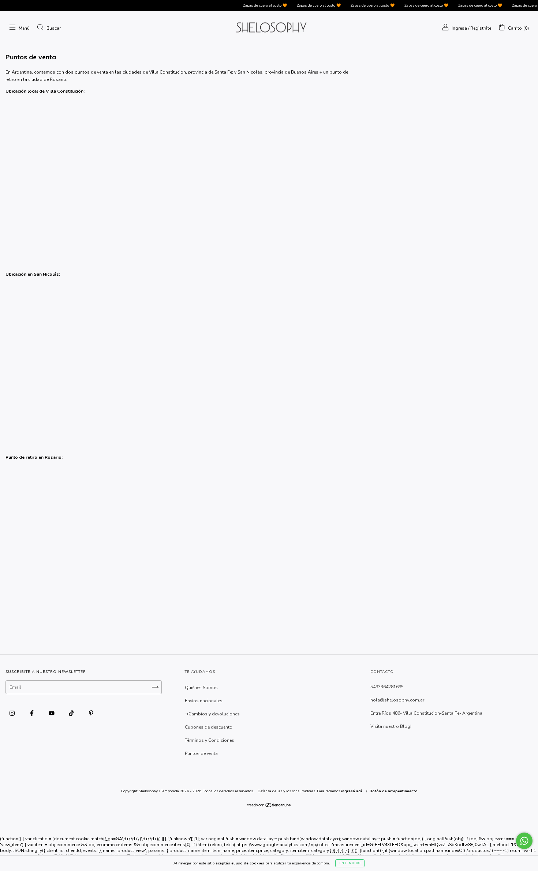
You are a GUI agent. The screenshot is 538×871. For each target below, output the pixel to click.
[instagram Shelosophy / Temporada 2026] (12, 713)
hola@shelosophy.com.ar (397, 700)
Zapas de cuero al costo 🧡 (255, 5)
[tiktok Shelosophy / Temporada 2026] (72, 713)
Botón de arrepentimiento (394, 791)
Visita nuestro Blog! (390, 726)
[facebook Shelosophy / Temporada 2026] (32, 713)
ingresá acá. (352, 791)
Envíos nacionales (204, 701)
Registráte (480, 28)
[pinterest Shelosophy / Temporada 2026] (91, 713)
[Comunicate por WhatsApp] (524, 841)
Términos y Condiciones (209, 740)
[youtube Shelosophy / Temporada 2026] (52, 713)
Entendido (349, 863)
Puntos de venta (201, 753)
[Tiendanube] (269, 806)
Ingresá (459, 28)
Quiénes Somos (201, 688)
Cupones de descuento (208, 727)
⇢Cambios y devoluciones (212, 714)
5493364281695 (387, 687)
